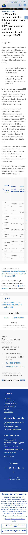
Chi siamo (7, 398)
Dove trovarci (8, 412)
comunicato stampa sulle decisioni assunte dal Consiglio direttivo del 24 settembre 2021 (14, 273)
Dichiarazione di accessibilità (13, 449)
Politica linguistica (10, 452)
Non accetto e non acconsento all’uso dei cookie (15, 531)
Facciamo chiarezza (10, 403)
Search (19, 5)
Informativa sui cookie (11, 447)
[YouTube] (18, 468)
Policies (6, 318)
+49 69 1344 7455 (14, 363)
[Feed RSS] (14, 472)
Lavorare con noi (9, 401)
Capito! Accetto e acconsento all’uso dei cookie (15, 526)
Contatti (6, 409)
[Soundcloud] (23, 468)
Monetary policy (18, 318)
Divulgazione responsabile (12, 429)
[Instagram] (14, 468)
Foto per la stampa (10, 406)
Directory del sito (9, 456)
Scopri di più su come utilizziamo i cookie (15, 520)
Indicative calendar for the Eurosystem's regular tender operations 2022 (12, 305)
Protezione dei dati (10, 440)
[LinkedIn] (10, 468)
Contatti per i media (11, 380)
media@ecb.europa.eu (16, 366)
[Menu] (25, 5)
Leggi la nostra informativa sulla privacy (15, 516)
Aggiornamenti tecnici (11, 426)
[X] (5, 468)
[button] (25, 2)
